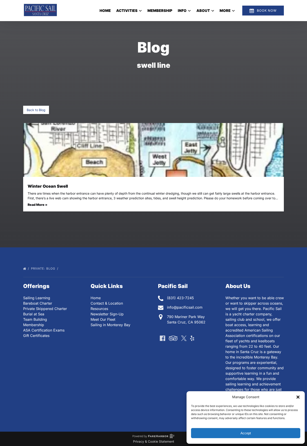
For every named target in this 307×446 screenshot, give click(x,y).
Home (105, 10)
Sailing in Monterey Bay (110, 325)
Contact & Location (107, 303)
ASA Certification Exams (44, 330)
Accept (245, 433)
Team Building (35, 319)
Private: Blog (43, 268)
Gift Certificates (36, 335)
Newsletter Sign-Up (107, 314)
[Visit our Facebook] (162, 338)
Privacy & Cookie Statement (153, 441)
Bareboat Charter (37, 303)
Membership (159, 10)
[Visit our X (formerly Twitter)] (184, 338)
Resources (99, 308)
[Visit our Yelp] (192, 338)
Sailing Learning (36, 298)
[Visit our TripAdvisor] (173, 338)
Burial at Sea (33, 314)
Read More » (37, 205)
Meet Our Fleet (103, 319)
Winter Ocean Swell (48, 186)
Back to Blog (36, 110)
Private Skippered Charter (45, 308)
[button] (298, 397)
